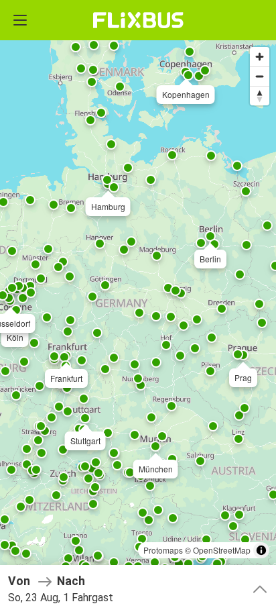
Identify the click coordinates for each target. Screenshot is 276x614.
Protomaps (163, 550)
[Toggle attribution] (261, 550)
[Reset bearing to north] (259, 95)
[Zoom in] (259, 56)
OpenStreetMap (222, 550)
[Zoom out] (259, 76)
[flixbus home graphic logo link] (138, 20)
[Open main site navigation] (20, 20)
